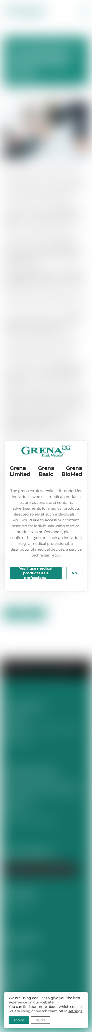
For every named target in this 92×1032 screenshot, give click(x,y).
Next (35, 614)
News (15, 92)
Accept (18, 1020)
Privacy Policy (17, 981)
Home (34, 665)
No (74, 573)
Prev (13, 614)
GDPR (9, 991)
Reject (40, 1020)
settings (75, 1011)
